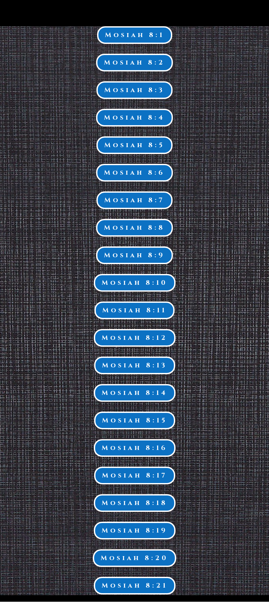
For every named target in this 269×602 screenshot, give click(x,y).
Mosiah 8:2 (134, 62)
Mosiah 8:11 (134, 310)
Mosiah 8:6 (134, 172)
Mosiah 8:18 (135, 502)
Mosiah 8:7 (134, 200)
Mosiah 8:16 (135, 447)
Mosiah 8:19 (135, 530)
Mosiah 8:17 (134, 475)
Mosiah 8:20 (134, 557)
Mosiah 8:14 (135, 392)
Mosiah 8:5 (134, 145)
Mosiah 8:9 (134, 255)
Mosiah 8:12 (135, 337)
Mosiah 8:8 (134, 227)
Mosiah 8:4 (134, 117)
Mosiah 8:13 (134, 365)
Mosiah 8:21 (135, 585)
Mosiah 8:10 (135, 282)
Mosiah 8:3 (134, 90)
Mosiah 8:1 (134, 34)
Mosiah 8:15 (134, 420)
